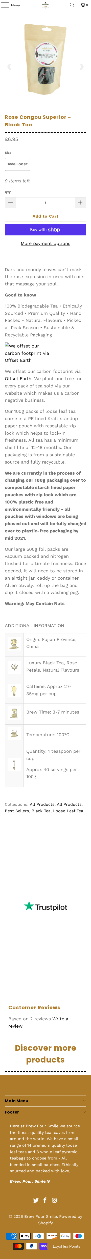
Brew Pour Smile (40, 1216)
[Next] (81, 67)
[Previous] (10, 67)
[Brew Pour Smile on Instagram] (54, 1200)
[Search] (72, 5)
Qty (8, 192)
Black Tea (41, 811)
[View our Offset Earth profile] (30, 353)
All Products (42, 804)
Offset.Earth (18, 378)
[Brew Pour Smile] (45, 5)
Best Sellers (17, 811)
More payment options (45, 243)
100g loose (18, 164)
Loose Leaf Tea (68, 811)
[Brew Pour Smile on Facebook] (45, 1200)
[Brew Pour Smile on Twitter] (36, 1200)
